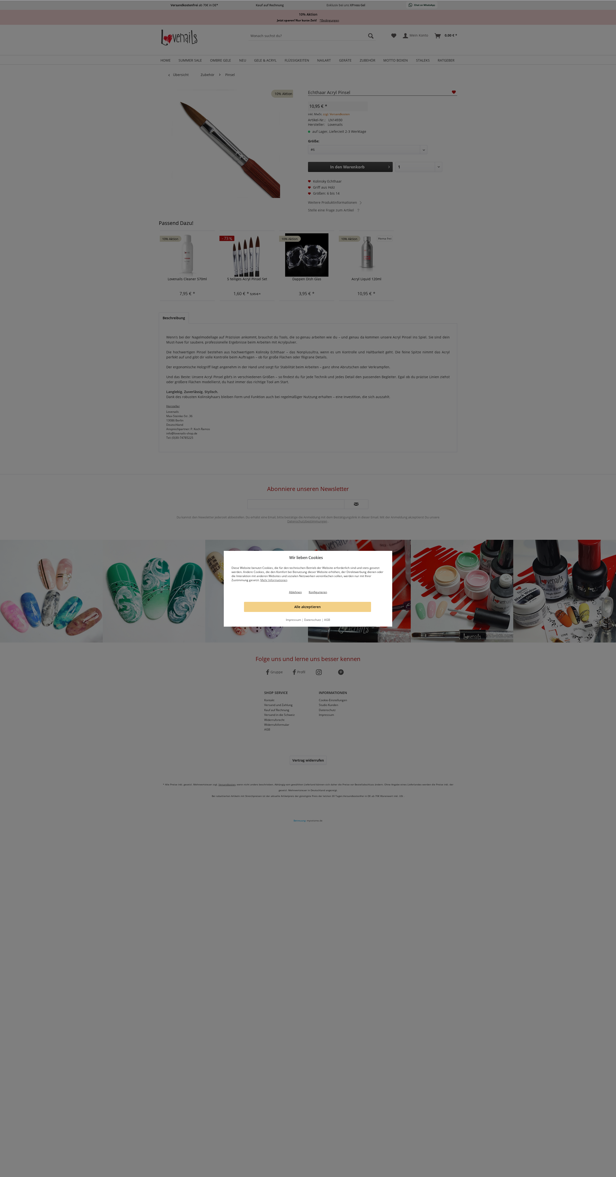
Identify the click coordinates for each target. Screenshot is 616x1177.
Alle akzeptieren (307, 606)
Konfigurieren (318, 592)
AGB (327, 620)
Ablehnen (295, 592)
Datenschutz (312, 620)
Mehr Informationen (273, 580)
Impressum (293, 620)
